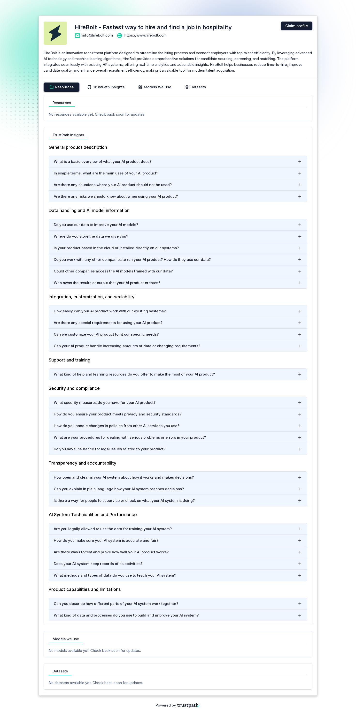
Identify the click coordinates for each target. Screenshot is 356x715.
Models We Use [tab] (157, 87)
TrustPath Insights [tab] (108, 87)
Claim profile (296, 25)
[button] (178, 161)
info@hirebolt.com (97, 35)
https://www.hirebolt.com (145, 35)
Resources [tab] (64, 87)
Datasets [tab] (198, 87)
